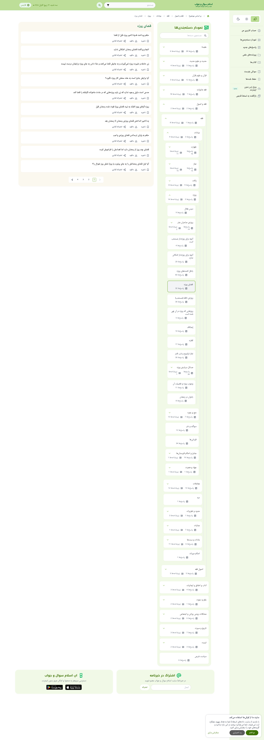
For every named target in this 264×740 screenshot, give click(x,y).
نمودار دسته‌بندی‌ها (248, 40)
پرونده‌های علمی (249, 55)
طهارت (194, 147)
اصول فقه (199, 569)
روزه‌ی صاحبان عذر (185, 222)
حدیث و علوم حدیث (198, 61)
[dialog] (233, 726)
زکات (194, 180)
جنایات (197, 525)
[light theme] (247, 19)
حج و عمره (192, 412)
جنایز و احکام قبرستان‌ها (186, 453)
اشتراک (144, 687)
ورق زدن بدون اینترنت (245, 88)
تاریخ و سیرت (200, 628)
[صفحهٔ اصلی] (208, 16)
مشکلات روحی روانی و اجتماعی (193, 614)
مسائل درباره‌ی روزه (185, 367)
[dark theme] (238, 19)
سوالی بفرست (250, 72)
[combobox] (131, 5)
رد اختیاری (237, 733)
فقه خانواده (201, 89)
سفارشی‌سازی (213, 732)
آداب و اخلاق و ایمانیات (196, 585)
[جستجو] (99, 5)
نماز (195, 164)
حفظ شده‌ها (251, 79)
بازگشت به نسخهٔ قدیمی (246, 96)
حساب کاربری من (249, 31)
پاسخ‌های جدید (249, 47)
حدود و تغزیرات (193, 511)
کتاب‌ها (253, 62)
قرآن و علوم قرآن (199, 75)
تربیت (204, 642)
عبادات (197, 132)
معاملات (196, 483)
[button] (145, 41)
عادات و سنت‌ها (193, 539)
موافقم (252, 733)
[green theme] (255, 19)
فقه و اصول (201, 104)
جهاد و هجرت (191, 467)
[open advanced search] (108, 5)
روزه (195, 195)
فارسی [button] (23, 5)
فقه (201, 118)
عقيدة (204, 47)
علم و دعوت (201, 599)
